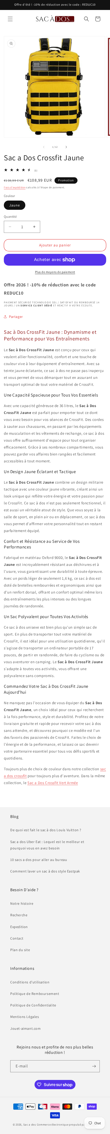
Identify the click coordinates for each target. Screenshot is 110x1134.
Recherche (18, 915)
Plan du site (20, 950)
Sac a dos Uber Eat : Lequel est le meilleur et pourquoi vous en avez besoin (47, 844)
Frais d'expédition (15, 187)
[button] (10, 19)
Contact (16, 938)
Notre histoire (21, 903)
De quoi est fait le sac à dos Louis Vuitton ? (45, 830)
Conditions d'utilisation (29, 982)
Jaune (14, 205)
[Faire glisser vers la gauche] (43, 147)
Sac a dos (29, 1124)
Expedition (19, 926)
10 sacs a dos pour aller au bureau (38, 859)
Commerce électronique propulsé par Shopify (67, 1124)
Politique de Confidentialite (33, 1005)
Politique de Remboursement (34, 993)
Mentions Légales (24, 1016)
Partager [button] (16, 316)
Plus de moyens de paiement (55, 272)
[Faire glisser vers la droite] (66, 147)
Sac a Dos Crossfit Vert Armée (52, 782)
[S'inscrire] (94, 1066)
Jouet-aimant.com (25, 1028)
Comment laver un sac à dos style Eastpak (45, 871)
